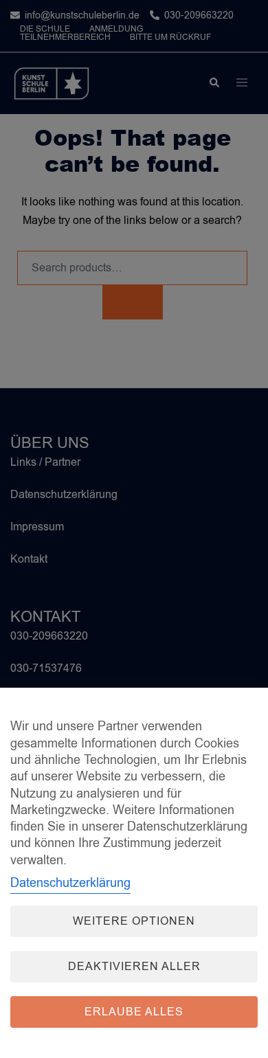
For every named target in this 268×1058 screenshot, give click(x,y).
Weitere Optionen (134, 921)
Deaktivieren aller (134, 966)
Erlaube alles (134, 1012)
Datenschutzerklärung (70, 883)
